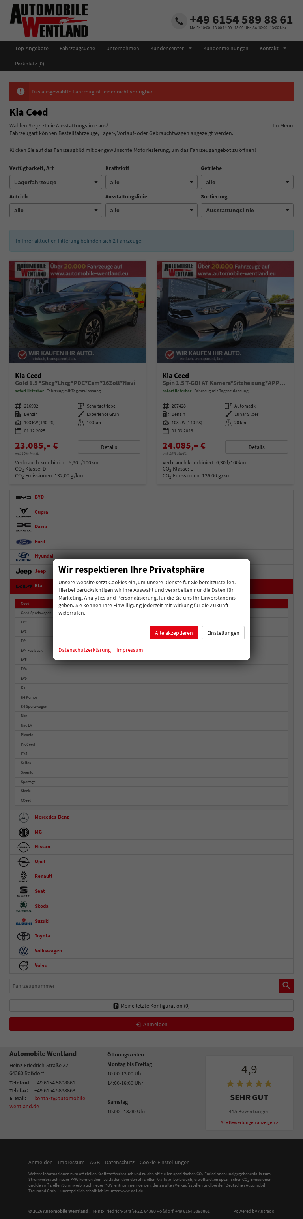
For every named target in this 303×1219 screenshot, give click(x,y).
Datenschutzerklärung (84, 649)
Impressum (129, 649)
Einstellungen (223, 632)
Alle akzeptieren (174, 632)
